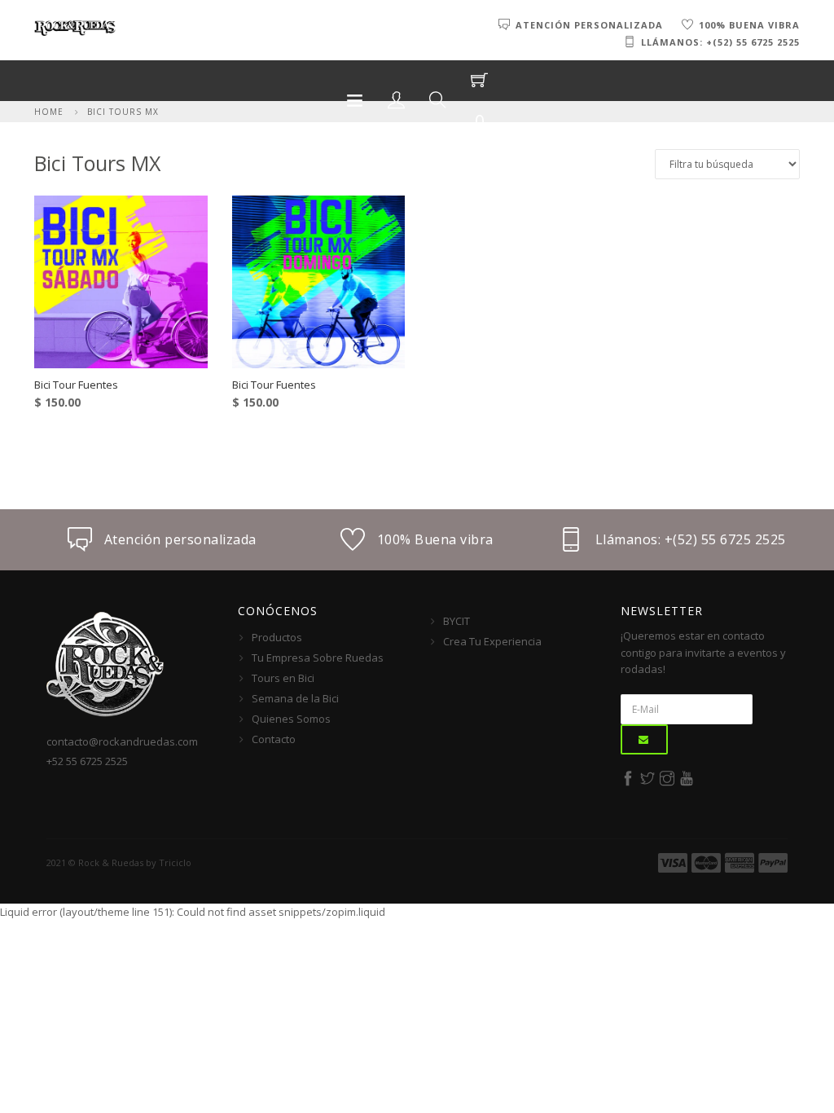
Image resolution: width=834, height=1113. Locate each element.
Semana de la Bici (295, 698)
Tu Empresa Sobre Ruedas (318, 657)
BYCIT (456, 621)
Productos (277, 637)
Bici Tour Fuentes (76, 384)
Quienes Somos (291, 718)
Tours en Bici (283, 678)
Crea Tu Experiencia (492, 641)
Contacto (274, 739)
